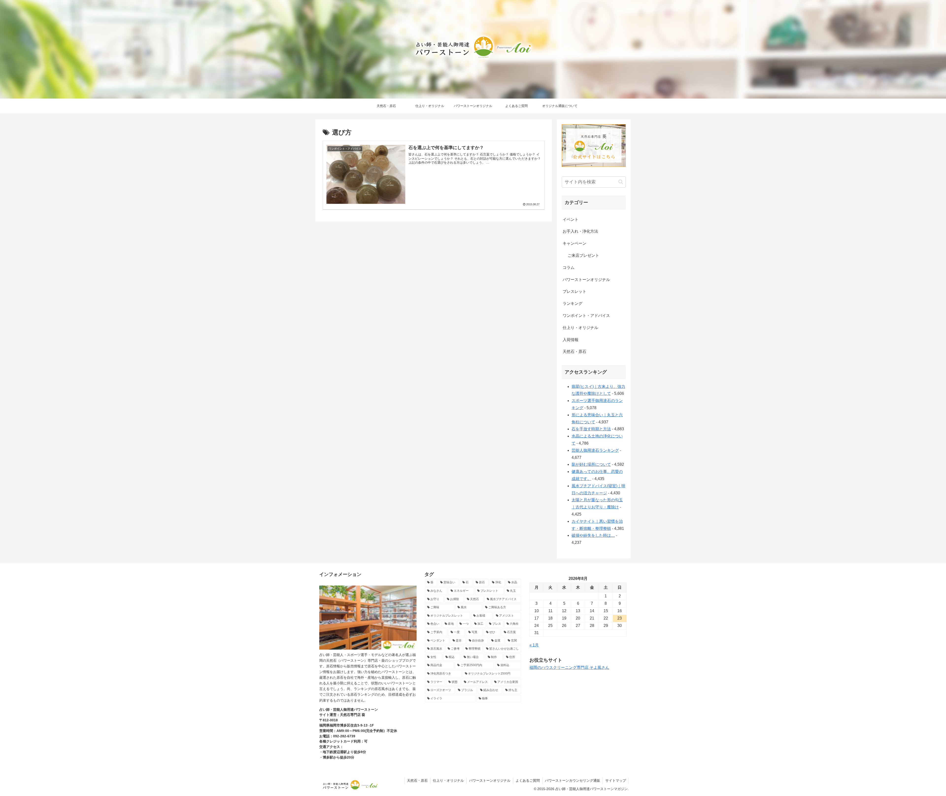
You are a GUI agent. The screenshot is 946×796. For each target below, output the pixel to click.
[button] (620, 182)
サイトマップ (615, 780)
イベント (570, 219)
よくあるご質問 (528, 780)
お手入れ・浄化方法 (580, 231)
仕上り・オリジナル (580, 328)
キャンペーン (574, 243)
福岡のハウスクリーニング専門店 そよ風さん (569, 667)
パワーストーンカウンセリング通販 (572, 780)
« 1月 (534, 645)
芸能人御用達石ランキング (595, 450)
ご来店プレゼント (583, 255)
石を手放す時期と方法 (591, 429)
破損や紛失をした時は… (593, 535)
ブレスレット (574, 291)
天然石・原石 (574, 351)
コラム (568, 267)
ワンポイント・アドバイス (586, 315)
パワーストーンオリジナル (586, 279)
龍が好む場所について (591, 464)
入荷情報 (570, 340)
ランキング (572, 303)
